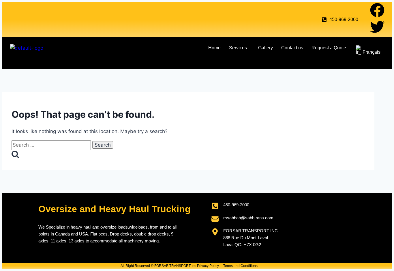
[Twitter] (377, 27)
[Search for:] (52, 145)
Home (214, 47)
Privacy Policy (208, 266)
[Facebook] (377, 10)
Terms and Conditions (240, 266)
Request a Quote (329, 47)
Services (238, 47)
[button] (239, 48)
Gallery (265, 47)
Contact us (292, 47)
